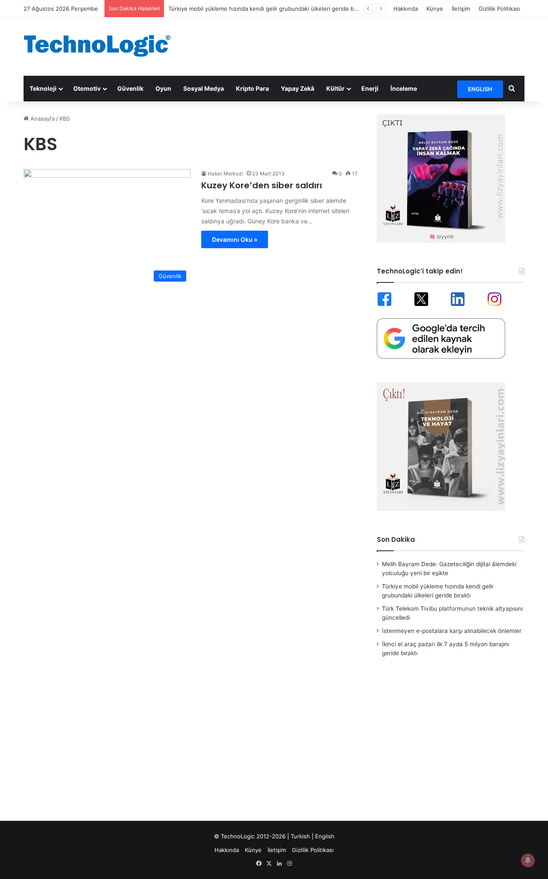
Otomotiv (87, 88)
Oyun (163, 88)
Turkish (300, 836)
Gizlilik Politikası (499, 8)
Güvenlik (130, 88)
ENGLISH (480, 89)
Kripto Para (252, 88)
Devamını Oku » (234, 239)
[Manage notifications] (528, 860)
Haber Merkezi (225, 173)
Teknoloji (43, 88)
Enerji (369, 88)
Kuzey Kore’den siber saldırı (261, 185)
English (324, 836)
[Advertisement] (359, 45)
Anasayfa (42, 118)
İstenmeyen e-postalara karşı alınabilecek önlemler (451, 630)
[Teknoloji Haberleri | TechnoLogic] (103, 46)
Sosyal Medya (203, 88)
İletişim (461, 8)
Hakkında (405, 8)
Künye (434, 8)
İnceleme (403, 88)
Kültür (335, 88)
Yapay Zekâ (297, 88)
